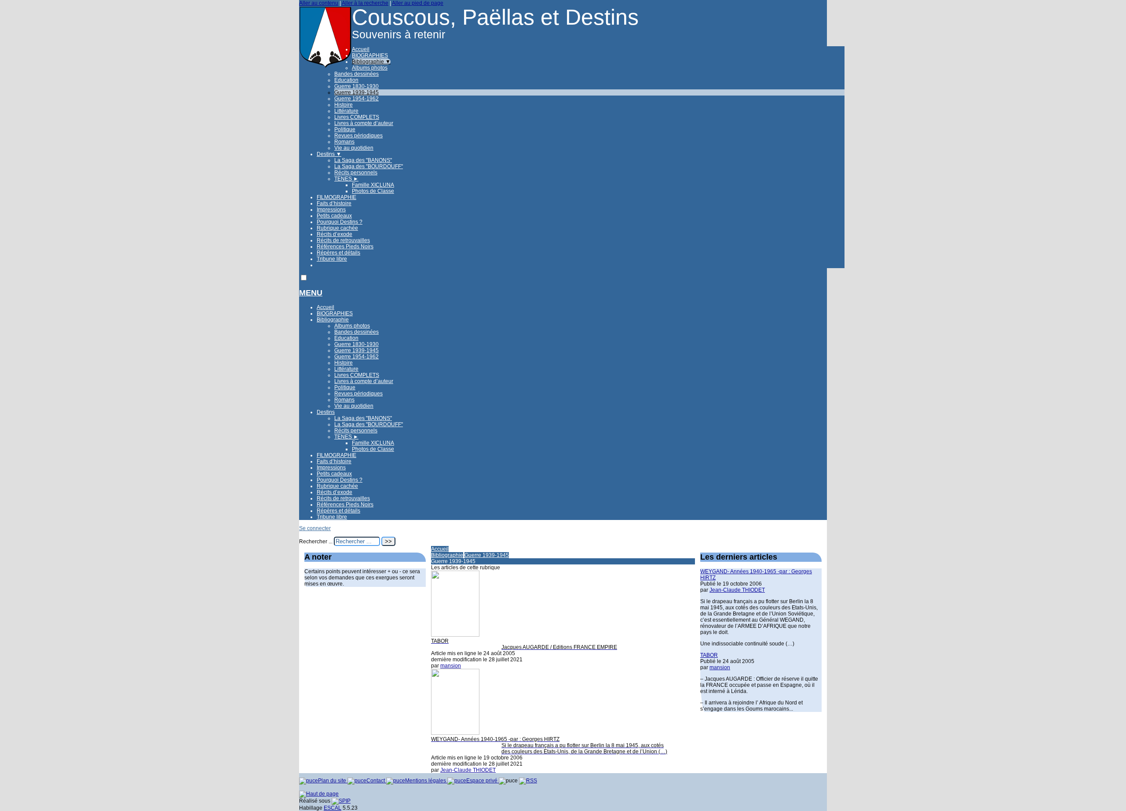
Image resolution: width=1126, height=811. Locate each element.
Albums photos (370, 68)
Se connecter (315, 528)
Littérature (346, 111)
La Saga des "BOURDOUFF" (368, 166)
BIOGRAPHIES (370, 55)
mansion (450, 666)
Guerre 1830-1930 (356, 86)
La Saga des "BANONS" (363, 160)
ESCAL (332, 808)
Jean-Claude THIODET (468, 770)
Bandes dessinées (356, 74)
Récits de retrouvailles (343, 240)
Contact (376, 781)
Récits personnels (355, 173)
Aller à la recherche (365, 3)
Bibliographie (371, 62)
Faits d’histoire (334, 203)
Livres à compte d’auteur (363, 123)
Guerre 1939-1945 (356, 92)
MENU (310, 292)
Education (346, 80)
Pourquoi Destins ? (339, 222)
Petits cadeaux (334, 216)
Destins (329, 154)
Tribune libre (332, 259)
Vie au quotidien (353, 148)
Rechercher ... (316, 541)
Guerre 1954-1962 (356, 99)
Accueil (360, 49)
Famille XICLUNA (373, 185)
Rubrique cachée (337, 228)
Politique (344, 129)
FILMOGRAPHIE (336, 197)
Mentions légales (426, 781)
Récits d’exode (334, 234)
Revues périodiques (358, 136)
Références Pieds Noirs (345, 246)
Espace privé (482, 781)
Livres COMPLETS (356, 117)
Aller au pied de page (417, 3)
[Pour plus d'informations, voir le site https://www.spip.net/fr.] (341, 801)
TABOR (709, 655)
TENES (346, 179)
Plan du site (332, 781)
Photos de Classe (373, 191)
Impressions (331, 209)
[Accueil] (325, 66)
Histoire (343, 105)
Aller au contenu (318, 3)
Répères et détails (338, 253)
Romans (344, 142)
